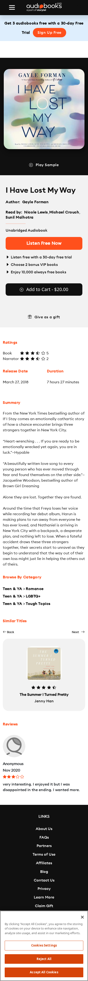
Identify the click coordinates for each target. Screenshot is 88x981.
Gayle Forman (35, 202)
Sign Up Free (49, 32)
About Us (44, 829)
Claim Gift (44, 906)
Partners (44, 846)
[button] (8, 632)
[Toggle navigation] (12, 7)
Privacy (44, 889)
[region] (44, 946)
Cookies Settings (44, 945)
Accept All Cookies (44, 972)
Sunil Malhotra (20, 217)
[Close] (82, 917)
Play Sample (47, 165)
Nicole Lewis (36, 212)
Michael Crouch (64, 212)
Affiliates (44, 863)
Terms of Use (44, 854)
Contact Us (44, 880)
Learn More (44, 897)
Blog (44, 872)
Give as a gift (47, 317)
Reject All (44, 959)
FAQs (44, 837)
